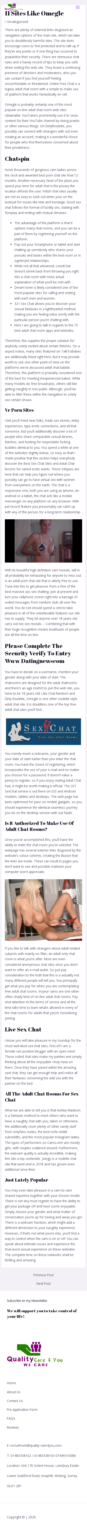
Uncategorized (17, 21)
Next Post (43, 1283)
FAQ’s (11, 1418)
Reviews (13, 1427)
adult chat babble (57, 367)
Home (11, 1383)
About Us (13, 1392)
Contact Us (15, 1401)
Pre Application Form (22, 1409)
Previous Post (43, 1275)
